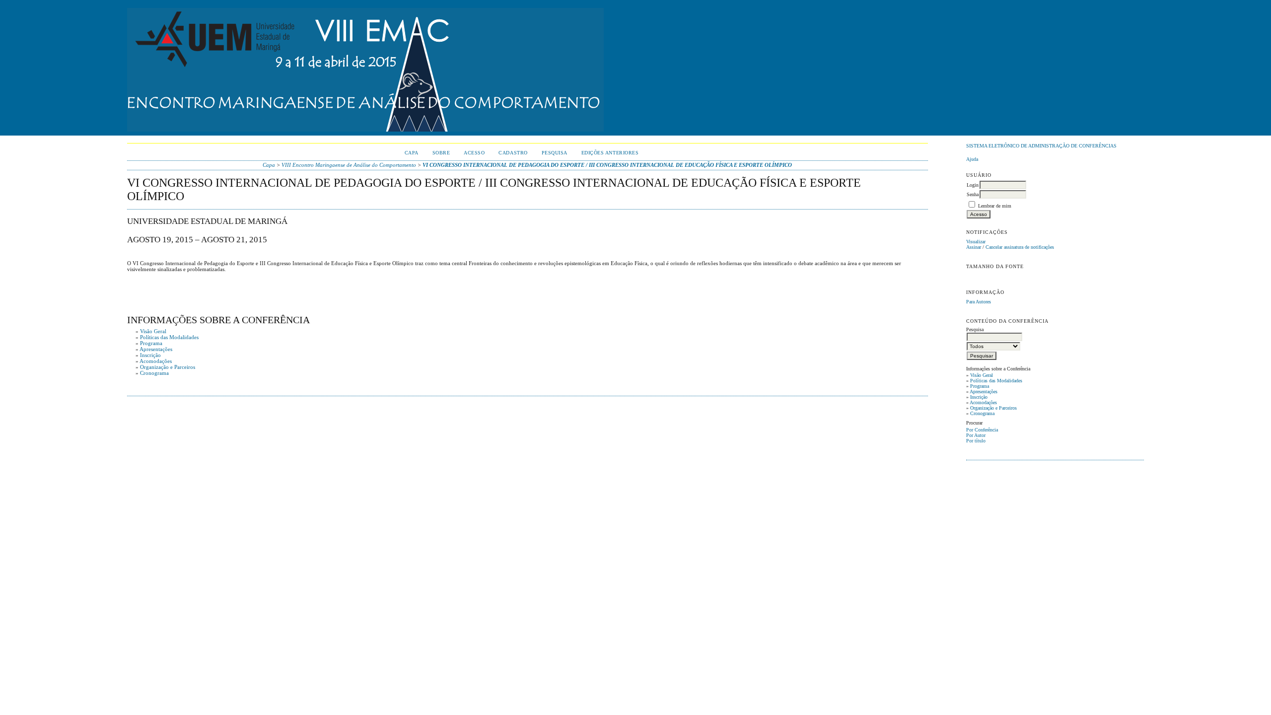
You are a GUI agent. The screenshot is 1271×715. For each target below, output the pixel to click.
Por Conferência (982, 429)
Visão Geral (981, 375)
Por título (976, 440)
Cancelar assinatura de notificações (1020, 247)
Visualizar (976, 241)
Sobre (441, 152)
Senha (973, 194)
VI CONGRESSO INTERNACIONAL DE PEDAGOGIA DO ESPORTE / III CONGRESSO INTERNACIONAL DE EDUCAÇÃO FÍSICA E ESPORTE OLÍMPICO (607, 165)
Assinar (973, 247)
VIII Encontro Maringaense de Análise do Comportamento (349, 165)
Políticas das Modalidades (996, 380)
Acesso (474, 152)
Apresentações (983, 391)
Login (973, 185)
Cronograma (982, 413)
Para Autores (978, 301)
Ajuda (972, 159)
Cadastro (512, 152)
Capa (412, 152)
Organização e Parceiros (993, 408)
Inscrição (979, 397)
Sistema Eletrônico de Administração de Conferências (1041, 145)
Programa (979, 386)
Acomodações (983, 402)
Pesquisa (554, 152)
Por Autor (976, 435)
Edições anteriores (609, 152)
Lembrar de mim (994, 206)
